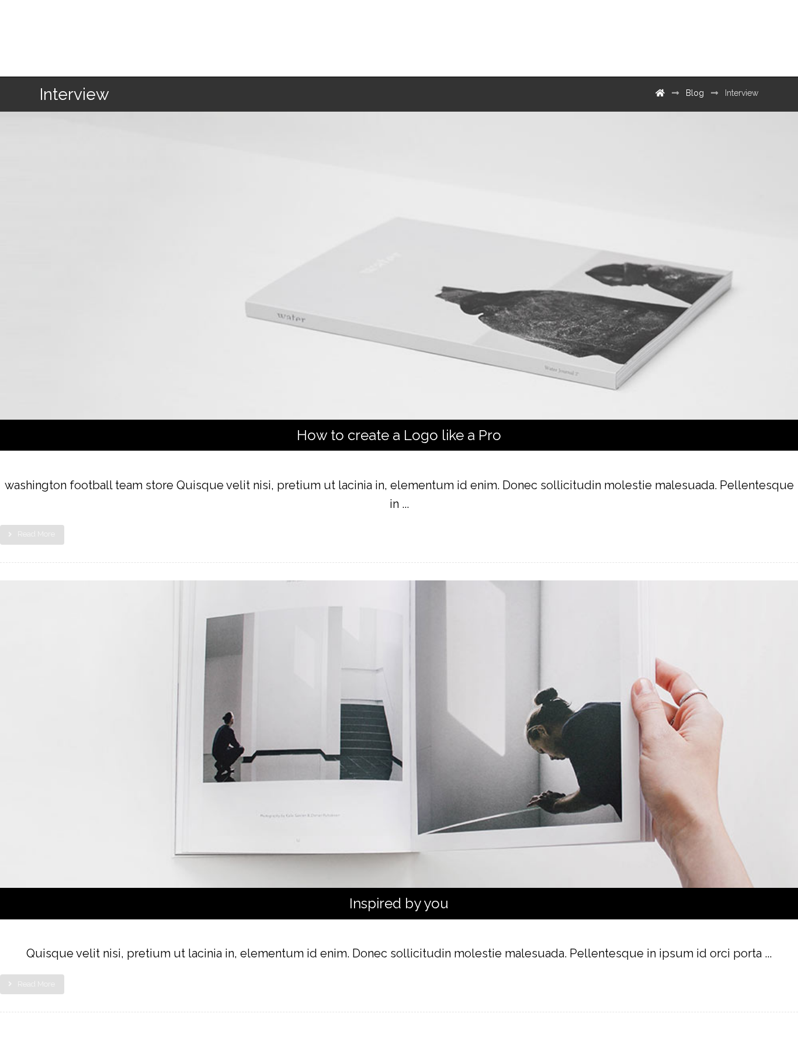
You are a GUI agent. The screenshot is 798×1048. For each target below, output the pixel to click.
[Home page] (660, 93)
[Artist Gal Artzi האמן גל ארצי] (98, 34)
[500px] (736, 34)
